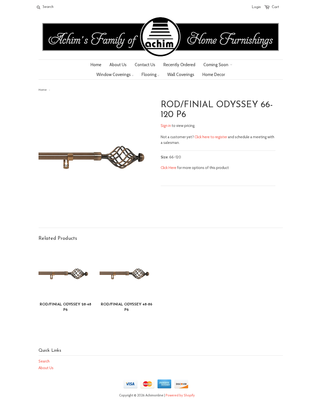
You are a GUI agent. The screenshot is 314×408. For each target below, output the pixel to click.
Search (44, 361)
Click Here (168, 168)
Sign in (166, 125)
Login (256, 7)
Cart (275, 7)
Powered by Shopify (180, 395)
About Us (46, 368)
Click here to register (211, 137)
